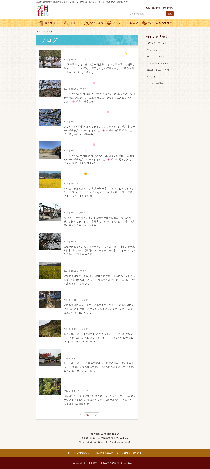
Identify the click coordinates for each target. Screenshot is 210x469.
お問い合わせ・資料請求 (129, 453)
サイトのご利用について (80, 453)
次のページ (91, 415)
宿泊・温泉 (97, 23)
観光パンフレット (156, 56)
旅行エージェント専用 (158, 70)
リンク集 (151, 76)
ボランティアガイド (157, 43)
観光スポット (53, 23)
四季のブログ (160, 23)
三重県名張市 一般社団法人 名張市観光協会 (70, 10)
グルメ (117, 23)
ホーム (39, 32)
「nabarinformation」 (158, 63)
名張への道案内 (153, 8)
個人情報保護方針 (105, 453)
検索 (170, 13)
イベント (75, 23)
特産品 (134, 23)
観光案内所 (168, 8)
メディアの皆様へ (156, 83)
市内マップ (152, 50)
